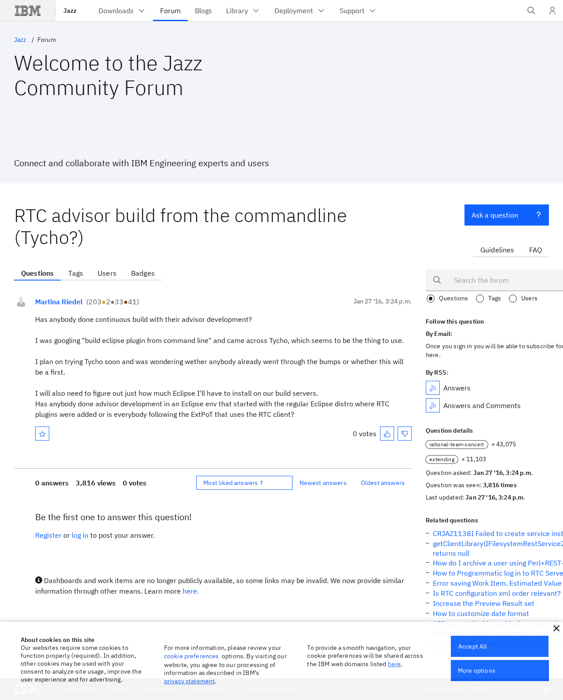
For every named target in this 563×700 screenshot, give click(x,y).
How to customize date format (481, 613)
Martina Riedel (59, 301)
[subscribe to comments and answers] (433, 405)
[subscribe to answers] (433, 388)
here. (191, 591)
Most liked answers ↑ (233, 483)
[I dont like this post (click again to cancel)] (405, 434)
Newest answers (323, 483)
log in (80, 535)
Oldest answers (383, 483)
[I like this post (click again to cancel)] (387, 434)
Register (48, 535)
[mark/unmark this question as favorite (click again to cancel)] (42, 434)
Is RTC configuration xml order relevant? (497, 593)
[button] (556, 628)
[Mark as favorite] (42, 434)
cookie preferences (191, 656)
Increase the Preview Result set (483, 603)
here (394, 664)
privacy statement (189, 681)
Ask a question (495, 215)
